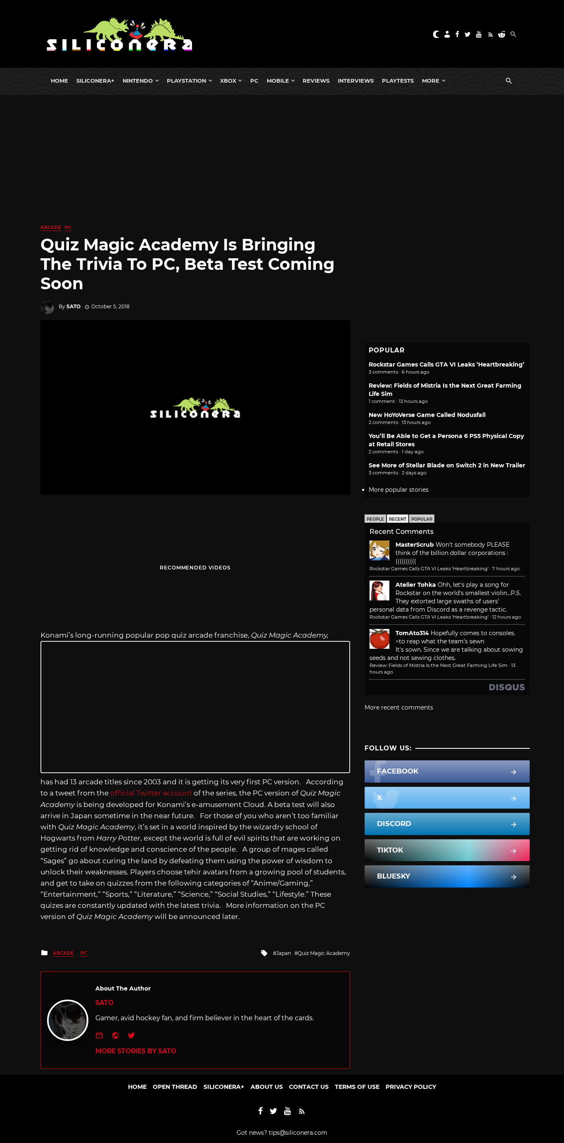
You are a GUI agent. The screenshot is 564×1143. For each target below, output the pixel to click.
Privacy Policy (411, 1087)
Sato (73, 306)
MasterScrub (415, 544)
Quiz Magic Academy (324, 953)
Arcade (51, 227)
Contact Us (309, 1087)
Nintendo (138, 80)
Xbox (228, 80)
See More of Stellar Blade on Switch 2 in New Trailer (447, 465)
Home (59, 80)
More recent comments (399, 707)
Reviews (316, 80)
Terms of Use (357, 1087)
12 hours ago (506, 617)
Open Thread (175, 1087)
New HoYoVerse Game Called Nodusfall (427, 415)
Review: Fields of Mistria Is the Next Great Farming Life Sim (438, 665)
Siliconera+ (95, 80)
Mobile (278, 80)
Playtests (398, 80)
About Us (267, 1087)
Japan (283, 953)
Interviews (356, 80)
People (375, 519)
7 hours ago (506, 569)
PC (254, 80)
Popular (421, 519)
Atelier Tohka (416, 584)
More (430, 80)
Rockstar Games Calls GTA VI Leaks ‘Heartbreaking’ (446, 364)
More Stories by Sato (135, 1051)
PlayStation (186, 80)
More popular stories (399, 489)
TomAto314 (412, 633)
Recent (397, 519)
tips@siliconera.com (298, 1132)
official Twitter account (151, 793)
